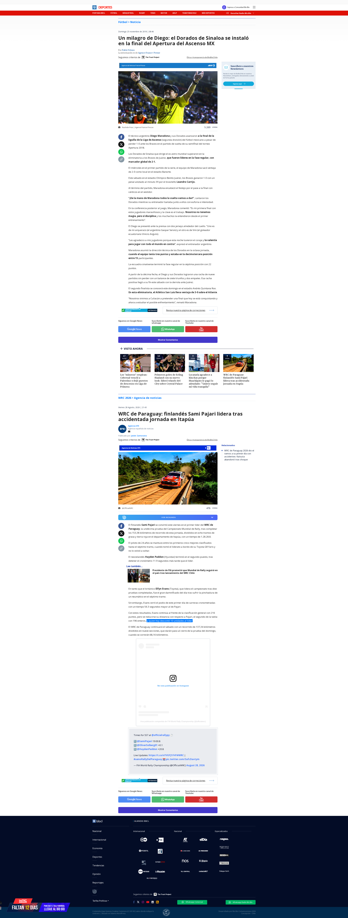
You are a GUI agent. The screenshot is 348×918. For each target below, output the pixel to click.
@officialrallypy (161, 735)
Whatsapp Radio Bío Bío (242, 902)
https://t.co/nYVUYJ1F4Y (163, 755)
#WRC (180, 755)
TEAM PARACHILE (189, 13)
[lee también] (139, 575)
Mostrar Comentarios (168, 340)
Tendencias (98, 865)
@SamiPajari (144, 741)
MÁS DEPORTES (208, 13)
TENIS (152, 13)
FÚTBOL (114, 13)
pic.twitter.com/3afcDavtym (182, 759)
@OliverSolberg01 (147, 745)
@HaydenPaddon (147, 749)
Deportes (97, 856)
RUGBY (142, 13)
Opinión (96, 874)
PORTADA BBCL (98, 13)
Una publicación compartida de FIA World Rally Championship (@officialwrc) (173, 721)
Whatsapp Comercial (194, 902)
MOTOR (164, 13)
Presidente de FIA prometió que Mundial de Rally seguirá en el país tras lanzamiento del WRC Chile (185, 571)
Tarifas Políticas (100, 900)
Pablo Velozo (128, 50)
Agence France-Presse (149, 53)
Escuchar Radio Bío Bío (241, 13)
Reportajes (98, 882)
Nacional (96, 831)
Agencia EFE (133, 426)
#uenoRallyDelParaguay (148, 759)
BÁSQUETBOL (128, 13)
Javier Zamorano (139, 435)
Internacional (99, 839)
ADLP (175, 13)
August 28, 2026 (195, 765)
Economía (97, 848)
